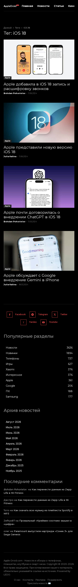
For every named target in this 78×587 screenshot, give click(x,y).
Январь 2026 (14, 459)
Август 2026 (13, 421)
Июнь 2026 (13, 432)
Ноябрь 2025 (14, 470)
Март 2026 (12, 449)
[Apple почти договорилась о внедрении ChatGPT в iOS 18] (39, 187)
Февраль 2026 (15, 454)
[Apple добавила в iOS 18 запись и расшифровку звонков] (39, 59)
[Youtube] (44, 322)
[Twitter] (55, 315)
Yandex (33, 322)
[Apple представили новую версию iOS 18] (39, 123)
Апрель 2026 (14, 443)
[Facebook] (10, 315)
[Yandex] (23, 322)
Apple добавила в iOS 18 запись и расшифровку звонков (37, 86)
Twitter (63, 314)
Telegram (43, 314)
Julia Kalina (10, 156)
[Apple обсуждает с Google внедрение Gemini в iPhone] (39, 251)
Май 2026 (12, 438)
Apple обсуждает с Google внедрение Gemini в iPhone (31, 277)
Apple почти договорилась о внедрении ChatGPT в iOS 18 (32, 214)
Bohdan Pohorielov (14, 93)
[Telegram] (33, 315)
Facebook (20, 314)
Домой (8, 27)
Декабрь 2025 (15, 465)
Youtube (53, 322)
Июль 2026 (13, 427)
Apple (7, 78)
